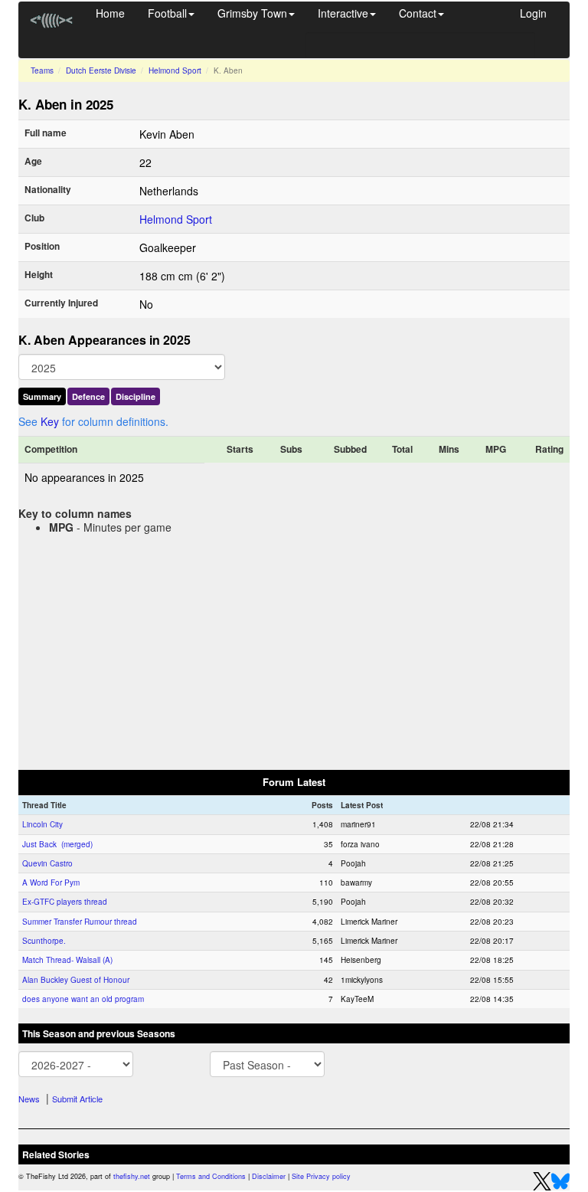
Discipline (135, 396)
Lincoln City (42, 824)
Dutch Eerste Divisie (101, 70)
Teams (42, 70)
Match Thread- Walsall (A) (67, 960)
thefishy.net (131, 1176)
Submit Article (77, 1098)
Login (533, 13)
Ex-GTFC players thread (64, 901)
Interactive (343, 13)
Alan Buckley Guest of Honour (75, 979)
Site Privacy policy (321, 1176)
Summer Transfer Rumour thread (79, 921)
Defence (88, 396)
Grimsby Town (252, 13)
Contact (417, 13)
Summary (42, 396)
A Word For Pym (51, 882)
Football (167, 13)
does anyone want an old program (83, 999)
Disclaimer (269, 1176)
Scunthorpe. (44, 940)
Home (110, 13)
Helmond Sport (175, 70)
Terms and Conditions (211, 1176)
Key (50, 421)
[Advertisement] (294, 649)
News (29, 1098)
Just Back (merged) (57, 844)
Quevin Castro (47, 863)
